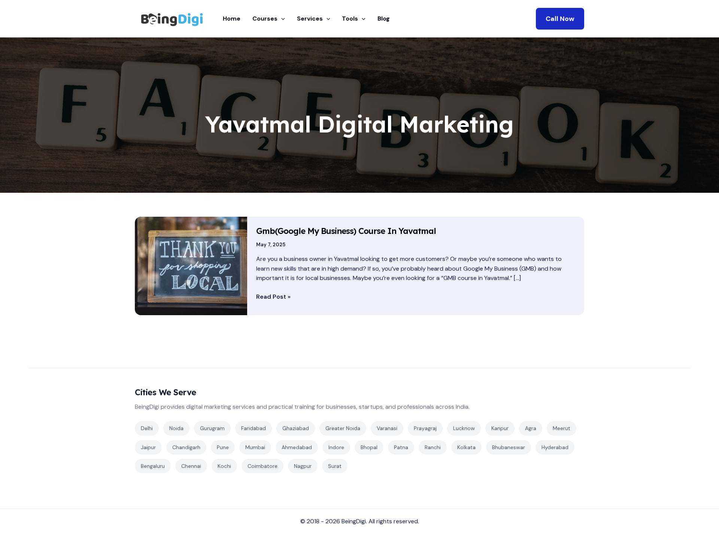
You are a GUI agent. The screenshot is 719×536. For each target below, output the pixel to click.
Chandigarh (186, 447)
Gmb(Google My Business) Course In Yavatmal (346, 231)
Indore (336, 447)
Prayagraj (425, 428)
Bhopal (369, 447)
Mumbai (255, 447)
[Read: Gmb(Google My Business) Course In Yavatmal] (191, 265)
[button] (560, 19)
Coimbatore (262, 466)
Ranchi (433, 447)
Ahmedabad (297, 447)
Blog (383, 18)
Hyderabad (554, 447)
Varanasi (387, 428)
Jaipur (148, 447)
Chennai (191, 466)
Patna (401, 447)
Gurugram (212, 428)
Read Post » (273, 296)
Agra (530, 428)
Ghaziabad (295, 428)
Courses (264, 18)
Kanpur (500, 428)
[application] (281, 19)
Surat (335, 466)
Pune (223, 447)
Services (310, 18)
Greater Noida (342, 428)
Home (231, 18)
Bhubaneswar (508, 447)
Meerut (561, 428)
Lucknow (464, 428)
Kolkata (466, 447)
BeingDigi (354, 521)
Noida (176, 428)
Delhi (147, 428)
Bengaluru (153, 466)
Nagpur (303, 466)
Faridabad (253, 428)
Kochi (224, 466)
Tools (350, 18)
